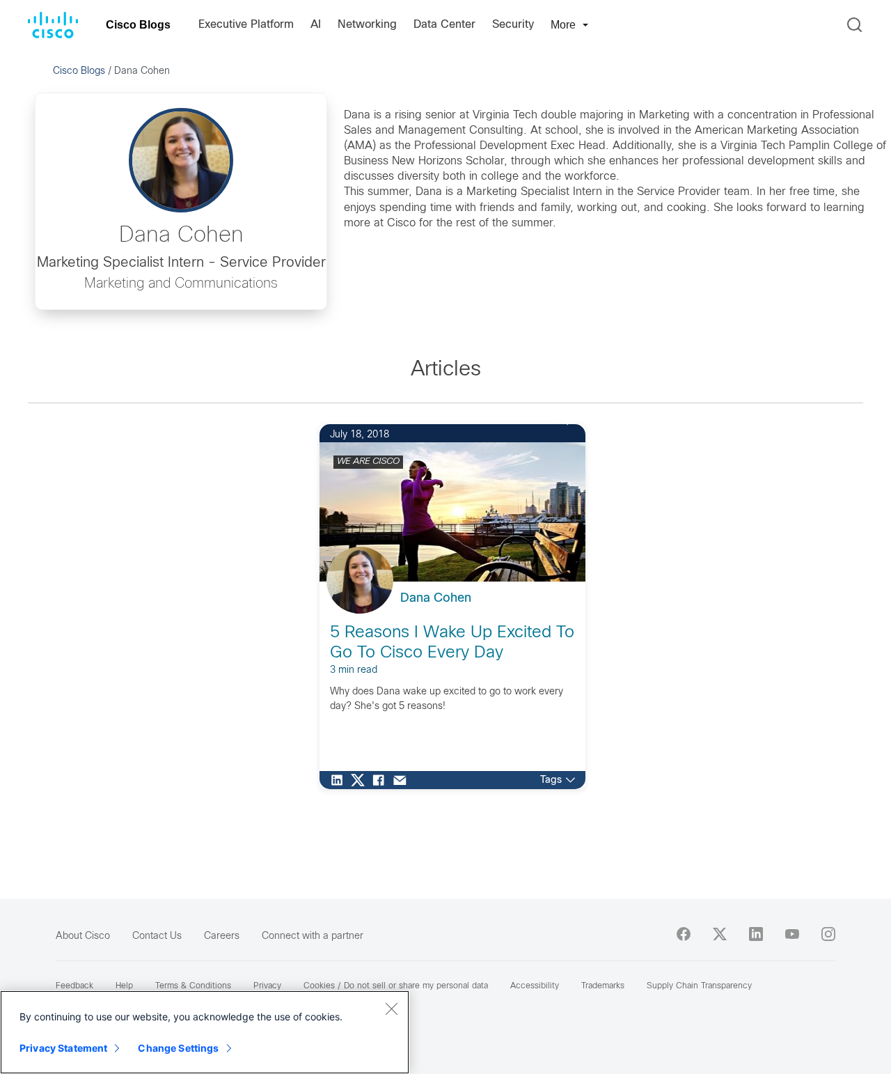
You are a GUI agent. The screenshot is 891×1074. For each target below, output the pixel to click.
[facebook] (684, 934)
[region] (204, 1032)
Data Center (444, 25)
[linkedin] (756, 934)
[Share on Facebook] (382, 780)
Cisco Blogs (138, 25)
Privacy (267, 986)
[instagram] (828, 934)
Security (513, 25)
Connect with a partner (312, 936)
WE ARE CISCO (368, 462)
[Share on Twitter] (361, 780)
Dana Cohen (435, 599)
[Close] (391, 1008)
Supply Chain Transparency (699, 986)
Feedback (74, 986)
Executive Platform (246, 25)
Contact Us (157, 936)
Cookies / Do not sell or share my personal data (395, 986)
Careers (221, 936)
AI (315, 25)
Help (124, 986)
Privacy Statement (63, 1048)
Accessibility (534, 986)
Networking (367, 25)
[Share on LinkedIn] (340, 780)
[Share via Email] (403, 780)
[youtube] (792, 934)
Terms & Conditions (193, 986)
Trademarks (602, 986)
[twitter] (720, 934)
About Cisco (83, 936)
